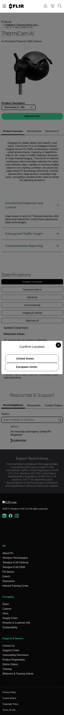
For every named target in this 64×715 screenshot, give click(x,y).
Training (6, 669)
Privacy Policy (9, 692)
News (5, 604)
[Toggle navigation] (4, 6)
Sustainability (9, 627)
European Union (26, 367)
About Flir (7, 553)
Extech (6, 576)
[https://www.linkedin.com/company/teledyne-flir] (4, 516)
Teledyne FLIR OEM (13, 567)
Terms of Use (9, 710)
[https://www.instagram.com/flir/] (17, 516)
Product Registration (13, 659)
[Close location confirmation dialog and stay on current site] (58, 345)
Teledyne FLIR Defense (15, 562)
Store (5, 613)
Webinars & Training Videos (17, 673)
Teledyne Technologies (15, 558)
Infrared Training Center (15, 585)
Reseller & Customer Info (16, 622)
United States (25, 358)
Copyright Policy (10, 704)
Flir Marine (8, 571)
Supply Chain (10, 618)
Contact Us (8, 645)
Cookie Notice (9, 698)
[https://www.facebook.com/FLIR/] (10, 516)
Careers (6, 608)
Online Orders (10, 664)
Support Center (10, 650)
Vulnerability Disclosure (15, 655)
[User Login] (43, 6)
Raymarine (8, 581)
